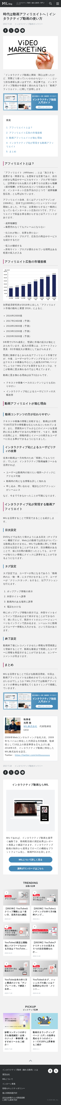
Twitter (56, 1071)
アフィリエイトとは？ (19, 127)
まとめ (11, 151)
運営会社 (6, 1074)
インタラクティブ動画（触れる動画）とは (20, 1070)
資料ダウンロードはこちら (30, 868)
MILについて (7, 1079)
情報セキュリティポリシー (13, 1088)
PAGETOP (30, 1061)
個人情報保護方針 (9, 1093)
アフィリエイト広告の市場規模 (24, 132)
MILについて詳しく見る (30, 859)
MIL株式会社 (30, 726)
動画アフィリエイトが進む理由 (24, 138)
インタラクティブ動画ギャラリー (29, 24)
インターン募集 (8, 1084)
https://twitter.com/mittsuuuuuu (32, 755)
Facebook (50, 1071)
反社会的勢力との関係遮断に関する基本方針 (13, 1099)
